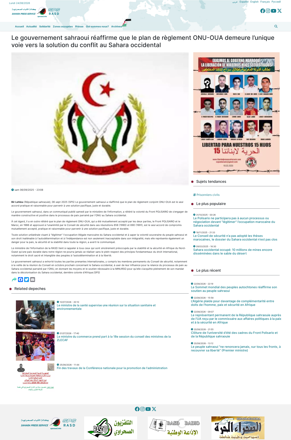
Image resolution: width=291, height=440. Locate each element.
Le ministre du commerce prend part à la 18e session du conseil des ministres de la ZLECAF (114, 338)
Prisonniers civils (208, 195)
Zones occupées (63, 26)
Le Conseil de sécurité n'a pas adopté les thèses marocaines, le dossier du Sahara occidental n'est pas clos (235, 237)
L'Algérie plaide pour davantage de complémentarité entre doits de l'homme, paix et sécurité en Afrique (232, 303)
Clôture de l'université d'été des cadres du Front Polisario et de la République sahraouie (234, 334)
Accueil (19, 26)
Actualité (31, 26)
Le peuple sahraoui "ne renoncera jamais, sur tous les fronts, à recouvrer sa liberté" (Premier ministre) (236, 348)
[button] (276, 26)
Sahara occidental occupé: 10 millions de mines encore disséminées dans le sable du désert (232, 251)
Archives (116, 26)
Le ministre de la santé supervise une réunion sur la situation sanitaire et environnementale (106, 307)
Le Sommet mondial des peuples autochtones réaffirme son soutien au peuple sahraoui (234, 289)
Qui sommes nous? (97, 26)
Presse (79, 26)
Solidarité (44, 26)
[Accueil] (37, 11)
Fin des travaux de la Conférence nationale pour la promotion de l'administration (112, 368)
